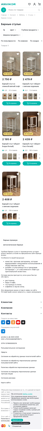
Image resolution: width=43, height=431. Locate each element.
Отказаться (16, 426)
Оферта (4, 352)
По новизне (23, 41)
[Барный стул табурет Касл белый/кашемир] (30, 156)
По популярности (8, 41)
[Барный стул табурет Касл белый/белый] (36, 156)
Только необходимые (20, 423)
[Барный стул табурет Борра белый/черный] (15, 156)
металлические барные (13, 245)
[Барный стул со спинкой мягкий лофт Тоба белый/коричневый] (4, 96)
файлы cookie (27, 394)
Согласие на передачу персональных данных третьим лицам (18, 373)
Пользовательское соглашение (13, 348)
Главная (4, 15)
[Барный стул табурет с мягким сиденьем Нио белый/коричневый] (25, 96)
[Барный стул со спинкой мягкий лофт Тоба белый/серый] (10, 96)
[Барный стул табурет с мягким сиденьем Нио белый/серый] (30, 96)
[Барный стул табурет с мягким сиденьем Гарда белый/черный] (15, 216)
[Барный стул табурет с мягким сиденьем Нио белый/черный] (36, 96)
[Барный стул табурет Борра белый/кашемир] (10, 156)
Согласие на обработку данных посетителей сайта (21, 356)
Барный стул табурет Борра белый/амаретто (11, 145)
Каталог (13, 15)
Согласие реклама (8, 378)
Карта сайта (6, 382)
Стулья (30, 15)
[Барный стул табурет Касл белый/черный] (25, 156)
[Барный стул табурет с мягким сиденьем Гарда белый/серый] (10, 216)
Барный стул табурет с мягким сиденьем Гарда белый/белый (11, 205)
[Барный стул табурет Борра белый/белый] (4, 156)
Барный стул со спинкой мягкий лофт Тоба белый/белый (11, 85)
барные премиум (10, 240)
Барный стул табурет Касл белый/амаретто (31, 145)
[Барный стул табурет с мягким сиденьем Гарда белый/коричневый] (4, 216)
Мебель (22, 15)
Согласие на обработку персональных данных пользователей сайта (19, 362)
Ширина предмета (10, 35)
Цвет (12, 30)
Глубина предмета (29, 30)
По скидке (34, 41)
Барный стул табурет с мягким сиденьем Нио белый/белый (31, 85)
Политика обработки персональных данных (18, 367)
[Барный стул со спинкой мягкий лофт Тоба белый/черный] (15, 96)
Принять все (17, 420)
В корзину (13, 103)
